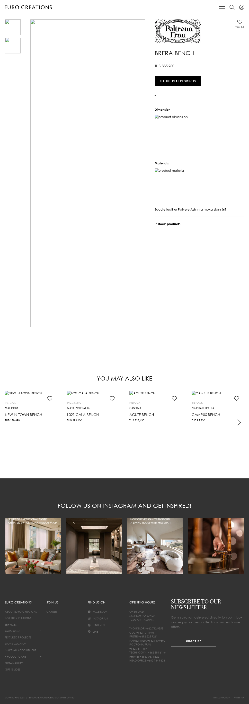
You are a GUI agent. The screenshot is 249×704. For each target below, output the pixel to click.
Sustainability (14, 663)
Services (11, 624)
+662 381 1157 (138, 648)
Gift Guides (12, 669)
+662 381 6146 (157, 652)
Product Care (15, 656)
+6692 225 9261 (148, 636)
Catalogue (13, 630)
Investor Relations (18, 617)
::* (243, 697)
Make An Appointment (20, 650)
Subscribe (193, 641)
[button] (239, 24)
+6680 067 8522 (149, 656)
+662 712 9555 (154, 628)
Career (51, 611)
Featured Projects (18, 637)
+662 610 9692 (156, 640)
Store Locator (16, 643)
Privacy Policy (221, 697)
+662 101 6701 (145, 632)
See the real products (178, 80)
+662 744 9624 (156, 660)
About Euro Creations (21, 611)
